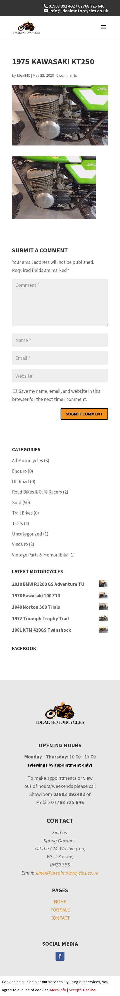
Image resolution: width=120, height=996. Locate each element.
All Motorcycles (27, 460)
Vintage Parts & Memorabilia (40, 555)
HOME (60, 902)
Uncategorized (27, 534)
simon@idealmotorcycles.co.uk (67, 873)
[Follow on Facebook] (60, 956)
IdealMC (23, 75)
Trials (17, 523)
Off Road (20, 481)
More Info (58, 989)
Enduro (19, 471)
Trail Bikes (22, 513)
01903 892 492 (62, 6)
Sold (16, 502)
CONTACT (60, 918)
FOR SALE (60, 910)
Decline (89, 989)
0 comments (66, 75)
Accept (75, 989)
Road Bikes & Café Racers (37, 492)
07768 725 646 (91, 6)
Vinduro (20, 544)
